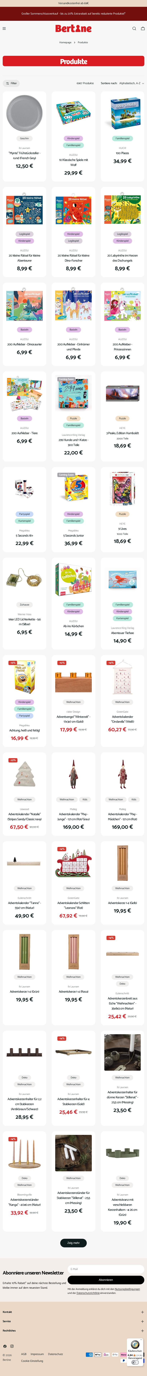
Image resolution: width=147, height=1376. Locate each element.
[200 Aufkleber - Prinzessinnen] (122, 304)
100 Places (122, 153)
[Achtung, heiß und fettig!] (24, 677)
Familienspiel (73, 145)
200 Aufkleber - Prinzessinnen (122, 347)
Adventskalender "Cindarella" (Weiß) (122, 719)
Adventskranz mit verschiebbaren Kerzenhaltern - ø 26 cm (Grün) (122, 1207)
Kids (85, 799)
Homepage (65, 42)
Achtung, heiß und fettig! (24, 730)
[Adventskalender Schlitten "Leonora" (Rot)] (73, 863)
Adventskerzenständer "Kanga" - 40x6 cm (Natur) (24, 1202)
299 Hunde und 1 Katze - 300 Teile (74, 442)
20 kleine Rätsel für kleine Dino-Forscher (73, 258)
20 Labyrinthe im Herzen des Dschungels (122, 258)
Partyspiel (24, 514)
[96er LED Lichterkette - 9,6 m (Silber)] (24, 579)
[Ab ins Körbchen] (73, 579)
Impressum (37, 1354)
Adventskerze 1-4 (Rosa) (73, 991)
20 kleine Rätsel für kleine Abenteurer (24, 258)
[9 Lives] (122, 489)
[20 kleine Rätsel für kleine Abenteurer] (24, 209)
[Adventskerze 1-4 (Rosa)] (73, 952)
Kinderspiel (73, 138)
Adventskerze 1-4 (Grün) (24, 991)
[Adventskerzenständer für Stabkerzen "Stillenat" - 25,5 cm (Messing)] (73, 1153)
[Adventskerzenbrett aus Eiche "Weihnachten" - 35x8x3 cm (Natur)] (122, 952)
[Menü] (141, 1340)
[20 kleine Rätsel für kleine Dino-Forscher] (73, 209)
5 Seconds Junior (73, 535)
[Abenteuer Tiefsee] (122, 579)
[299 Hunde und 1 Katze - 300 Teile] (73, 393)
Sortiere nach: (109, 83)
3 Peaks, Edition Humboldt (122, 433)
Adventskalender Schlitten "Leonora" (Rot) (73, 905)
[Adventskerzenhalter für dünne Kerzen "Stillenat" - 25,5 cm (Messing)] (122, 1052)
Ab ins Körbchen (73, 626)
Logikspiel (24, 234)
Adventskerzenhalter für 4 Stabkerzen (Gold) (73, 1101)
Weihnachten (73, 702)
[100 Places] (122, 113)
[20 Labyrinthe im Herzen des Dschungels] (122, 209)
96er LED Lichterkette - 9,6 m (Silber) (24, 622)
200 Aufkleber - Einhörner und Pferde (73, 347)
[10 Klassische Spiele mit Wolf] (73, 113)
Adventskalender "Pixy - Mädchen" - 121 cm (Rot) (122, 817)
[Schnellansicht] (37, 102)
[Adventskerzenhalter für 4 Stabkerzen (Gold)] (73, 1052)
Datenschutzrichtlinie (88, 1293)
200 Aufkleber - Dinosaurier (24, 344)
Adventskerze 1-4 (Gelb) (122, 903)
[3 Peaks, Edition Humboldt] (122, 393)
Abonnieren (106, 1280)
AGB (23, 1354)
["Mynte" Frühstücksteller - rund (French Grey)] (24, 113)
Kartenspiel (24, 521)
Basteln (25, 330)
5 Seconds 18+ (24, 535)
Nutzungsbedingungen (127, 1289)
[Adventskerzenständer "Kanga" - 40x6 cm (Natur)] (24, 1153)
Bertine (7, 1360)
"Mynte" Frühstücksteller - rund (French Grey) (24, 156)
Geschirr (24, 138)
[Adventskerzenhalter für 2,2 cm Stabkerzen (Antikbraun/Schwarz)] (24, 1052)
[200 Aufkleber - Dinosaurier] (24, 304)
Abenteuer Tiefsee (122, 633)
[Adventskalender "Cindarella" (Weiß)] (122, 677)
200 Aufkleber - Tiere (24, 433)
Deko (122, 984)
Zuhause (24, 605)
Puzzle (73, 418)
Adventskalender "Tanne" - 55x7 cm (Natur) (24, 905)
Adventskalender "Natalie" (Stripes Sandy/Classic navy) (25, 817)
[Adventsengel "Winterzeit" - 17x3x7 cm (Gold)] (73, 677)
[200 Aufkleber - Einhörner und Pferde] (73, 304)
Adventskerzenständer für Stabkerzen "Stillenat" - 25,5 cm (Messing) (73, 1198)
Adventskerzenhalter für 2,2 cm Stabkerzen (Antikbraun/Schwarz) (24, 1104)
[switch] (135, 1362)
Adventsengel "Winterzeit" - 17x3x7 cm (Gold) (74, 719)
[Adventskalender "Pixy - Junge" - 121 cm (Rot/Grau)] (73, 774)
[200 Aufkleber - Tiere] (24, 393)
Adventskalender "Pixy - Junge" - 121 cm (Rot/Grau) (73, 817)
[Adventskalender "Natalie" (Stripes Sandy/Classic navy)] (24, 774)
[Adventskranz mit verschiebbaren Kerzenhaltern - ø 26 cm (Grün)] (122, 1153)
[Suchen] (134, 28)
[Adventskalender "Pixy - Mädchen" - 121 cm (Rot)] (122, 774)
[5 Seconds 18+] (24, 489)
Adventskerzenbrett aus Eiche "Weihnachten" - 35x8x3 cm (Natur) (122, 1003)
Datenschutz (55, 1354)
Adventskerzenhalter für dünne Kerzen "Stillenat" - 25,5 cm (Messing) (122, 1097)
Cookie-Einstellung (32, 1361)
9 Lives (122, 529)
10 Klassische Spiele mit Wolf (73, 162)
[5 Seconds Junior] (73, 489)
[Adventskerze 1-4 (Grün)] (24, 952)
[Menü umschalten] (4, 28)
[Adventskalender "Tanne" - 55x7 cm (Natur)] (24, 863)
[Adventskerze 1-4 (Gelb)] (122, 863)
